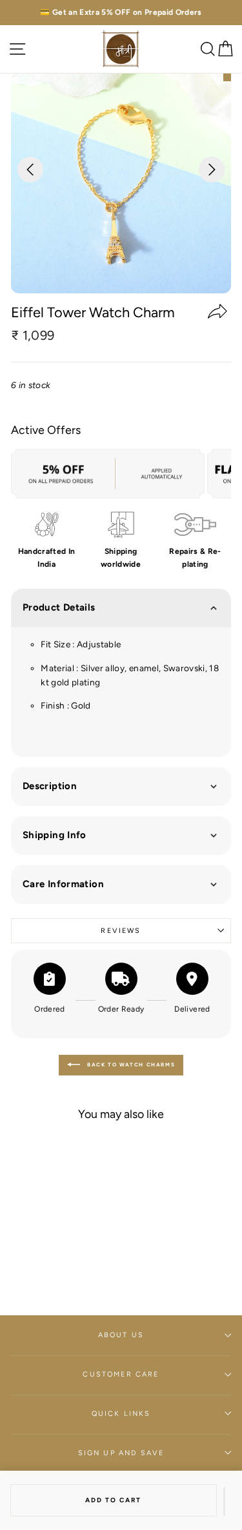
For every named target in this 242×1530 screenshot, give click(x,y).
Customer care (121, 1374)
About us (121, 1335)
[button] (224, 1501)
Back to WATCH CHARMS (130, 1064)
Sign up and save (121, 1453)
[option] (121, 12)
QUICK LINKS (121, 1413)
